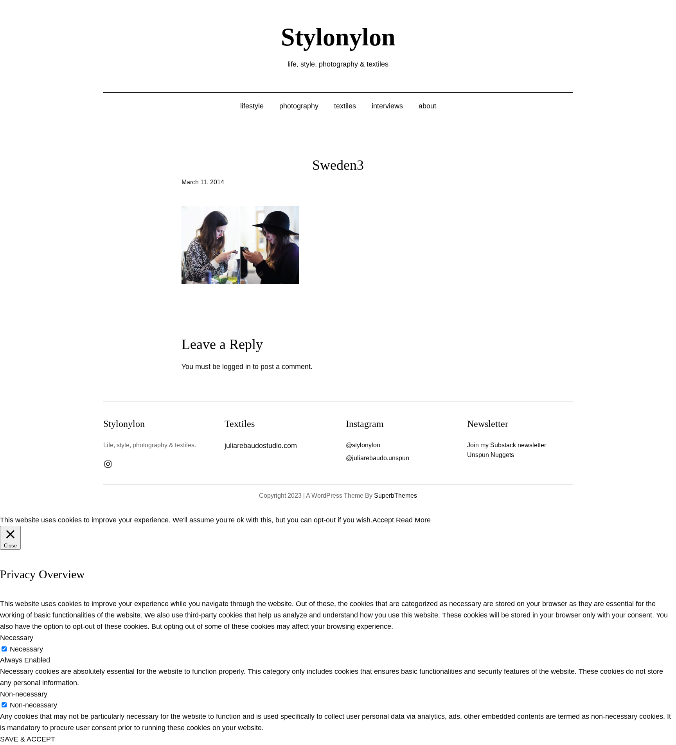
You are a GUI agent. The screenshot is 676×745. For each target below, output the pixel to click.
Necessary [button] (16, 638)
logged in (236, 367)
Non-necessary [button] (23, 694)
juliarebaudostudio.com (261, 446)
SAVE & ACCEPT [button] (27, 739)
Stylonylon (338, 37)
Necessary (26, 649)
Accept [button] (383, 520)
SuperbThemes (395, 495)
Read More (413, 520)
